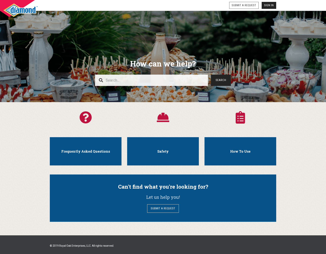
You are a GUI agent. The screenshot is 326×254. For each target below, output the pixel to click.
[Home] (19, 8)
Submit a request (244, 5)
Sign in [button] (269, 5)
